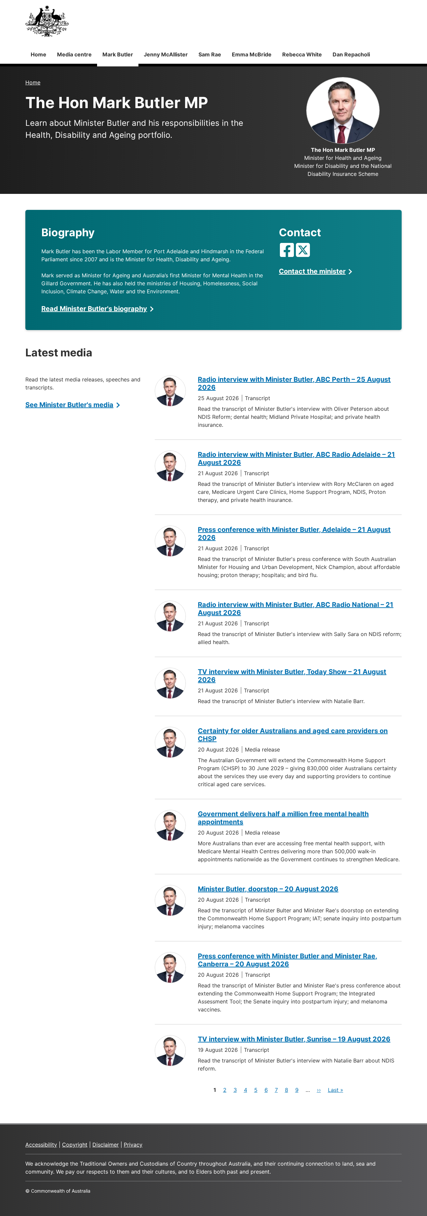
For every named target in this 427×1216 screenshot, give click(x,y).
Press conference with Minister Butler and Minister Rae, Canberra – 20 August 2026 (287, 960)
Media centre (74, 54)
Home (38, 54)
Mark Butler (117, 54)
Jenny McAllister (166, 54)
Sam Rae (209, 54)
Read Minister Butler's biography (94, 309)
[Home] (47, 21)
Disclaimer (105, 1144)
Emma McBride (252, 54)
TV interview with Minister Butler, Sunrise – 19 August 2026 (294, 1039)
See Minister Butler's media (69, 405)
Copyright (74, 1144)
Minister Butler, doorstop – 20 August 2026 (268, 889)
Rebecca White (302, 54)
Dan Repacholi (351, 54)
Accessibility (41, 1144)
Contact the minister (312, 271)
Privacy (133, 1144)
